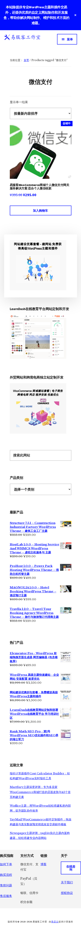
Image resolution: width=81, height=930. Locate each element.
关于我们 (67, 882)
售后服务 (6, 896)
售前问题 (6, 885)
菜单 (70, 39)
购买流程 (6, 875)
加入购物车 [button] (40, 210)
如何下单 (6, 864)
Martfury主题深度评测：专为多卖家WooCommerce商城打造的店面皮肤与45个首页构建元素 (40, 792)
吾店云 (55, 921)
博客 (43, 864)
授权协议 (67, 893)
